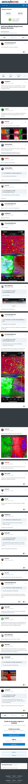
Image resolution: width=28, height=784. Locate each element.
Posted (9, 44)
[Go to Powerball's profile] (2, 658)
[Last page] (26, 38)
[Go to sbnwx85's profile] (2, 533)
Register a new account (14, 735)
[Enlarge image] (10, 152)
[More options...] (25, 43)
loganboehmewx (15, 20)
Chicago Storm (5, 31)
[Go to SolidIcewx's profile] (2, 214)
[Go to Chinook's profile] (2, 122)
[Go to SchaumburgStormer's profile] (2, 43)
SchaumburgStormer (7, 192)
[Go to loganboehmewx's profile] (9, 19)
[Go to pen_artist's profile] (2, 474)
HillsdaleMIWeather (20, 319)
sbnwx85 (18, 587)
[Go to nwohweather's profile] (2, 145)
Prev (4, 37)
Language (8, 776)
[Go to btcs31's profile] (2, 499)
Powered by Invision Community (14, 777)
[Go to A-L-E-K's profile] (2, 186)
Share (14, 752)
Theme (14, 776)
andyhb (17, 173)
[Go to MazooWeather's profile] (2, 286)
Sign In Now (14, 744)
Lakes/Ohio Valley (13, 33)
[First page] (2, 38)
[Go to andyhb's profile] (2, 109)
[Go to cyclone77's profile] (2, 82)
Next (23, 37)
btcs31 (17, 519)
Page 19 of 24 (14, 37)
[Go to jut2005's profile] (2, 619)
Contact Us (19, 776)
